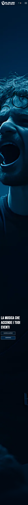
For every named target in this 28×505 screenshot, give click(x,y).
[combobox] (20, 3)
